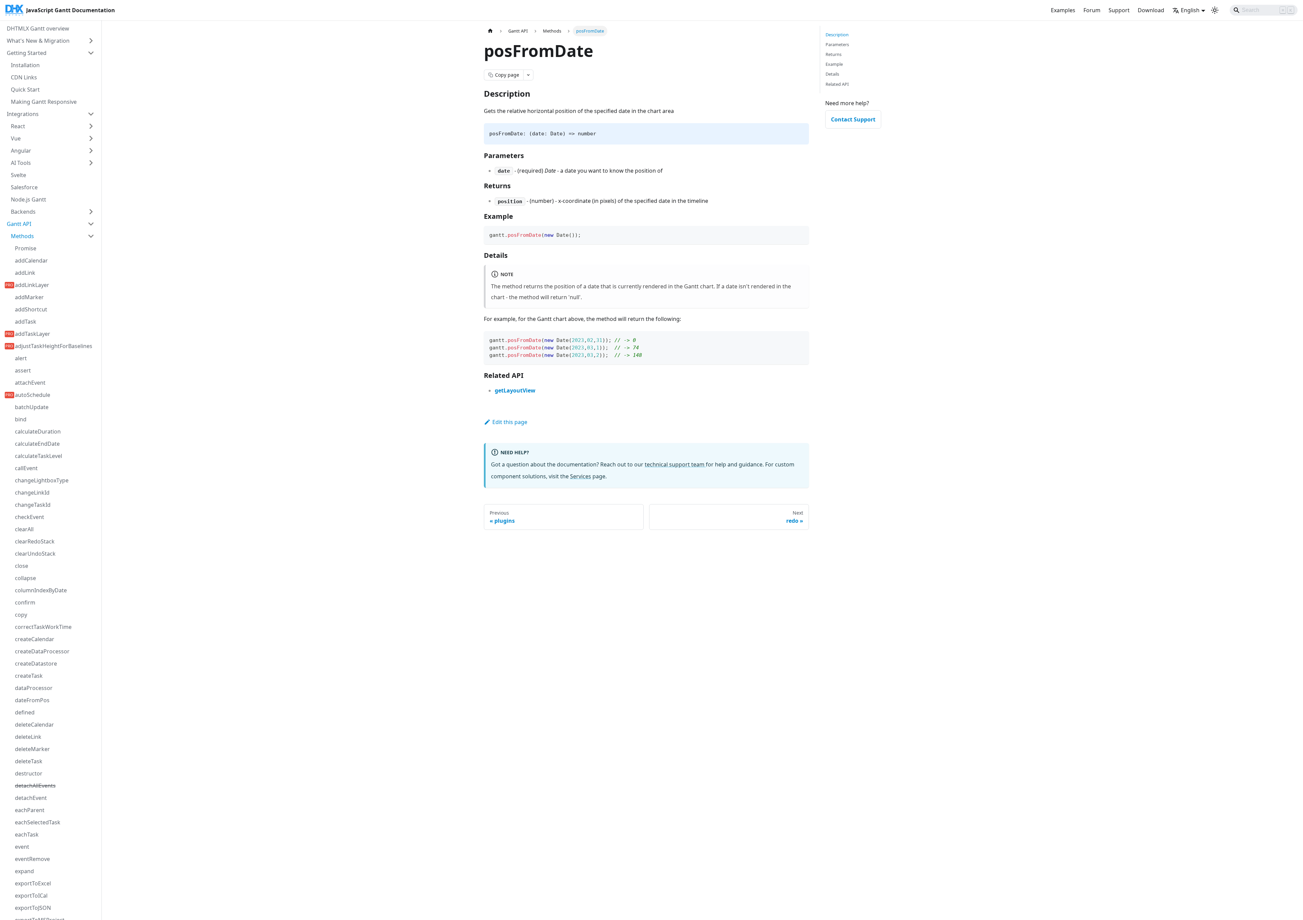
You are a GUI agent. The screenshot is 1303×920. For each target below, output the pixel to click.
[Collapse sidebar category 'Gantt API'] (90, 223)
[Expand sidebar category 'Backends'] (90, 211)
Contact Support (853, 119)
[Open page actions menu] (528, 75)
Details (832, 74)
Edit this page (509, 422)
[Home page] (490, 31)
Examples (1063, 10)
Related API (837, 84)
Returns (834, 54)
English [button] (1190, 10)
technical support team (675, 464)
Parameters (837, 44)
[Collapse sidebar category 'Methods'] (90, 236)
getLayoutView (515, 390)
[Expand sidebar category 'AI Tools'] (90, 162)
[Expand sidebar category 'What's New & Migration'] (90, 40)
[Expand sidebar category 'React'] (90, 126)
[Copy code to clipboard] (800, 234)
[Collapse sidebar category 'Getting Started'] (90, 52)
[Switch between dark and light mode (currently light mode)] (1214, 10)
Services (580, 476)
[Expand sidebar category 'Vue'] (90, 138)
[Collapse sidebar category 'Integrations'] (90, 114)
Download (1151, 10)
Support (1119, 10)
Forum (1091, 10)
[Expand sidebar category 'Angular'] (90, 150)
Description (837, 35)
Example (834, 64)
